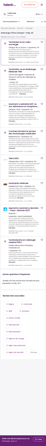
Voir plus (12, 59)
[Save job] (42, 42)
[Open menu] (41, 4)
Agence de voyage (16, 338)
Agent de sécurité (16, 352)
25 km (38, 14)
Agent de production (17, 345)
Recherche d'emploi (8, 28)
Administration (15, 331)
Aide (10, 311)
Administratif (14, 325)
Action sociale (14, 318)
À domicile (28, 304)
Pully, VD (20, 28)
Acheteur (25, 311)
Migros (11, 304)
